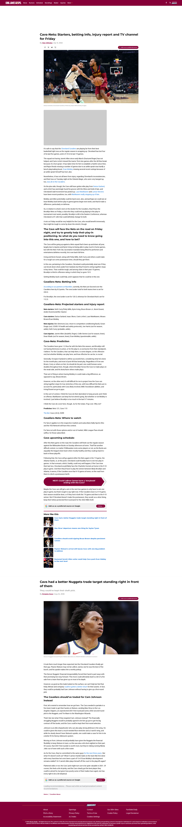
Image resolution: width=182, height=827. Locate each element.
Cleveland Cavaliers (68, 149)
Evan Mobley (68, 169)
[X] (170, 2)
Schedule (39, 3)
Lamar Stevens (98, 192)
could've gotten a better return (75, 687)
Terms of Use (92, 813)
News (25, 3)
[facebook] (166, 2)
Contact (90, 810)
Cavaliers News (55, 794)
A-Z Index (72, 817)
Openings (72, 810)
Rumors (31, 3)
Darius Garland (98, 186)
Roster (56, 3)
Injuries (63, 3)
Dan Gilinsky (47, 43)
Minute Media (33, 821)
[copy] (55, 47)
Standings (48, 3)
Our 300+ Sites (112, 810)
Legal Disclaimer (132, 813)
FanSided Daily (131, 810)
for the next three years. (93, 753)
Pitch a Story (48, 813)
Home (46, 794)
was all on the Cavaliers (56, 182)
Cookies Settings (93, 817)
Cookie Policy (112, 813)
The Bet (47, 413)
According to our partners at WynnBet (58, 287)
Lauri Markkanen (82, 192)
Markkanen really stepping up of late (85, 194)
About (45, 810)
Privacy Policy (74, 813)
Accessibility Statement (52, 817)
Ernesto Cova (47, 594)
